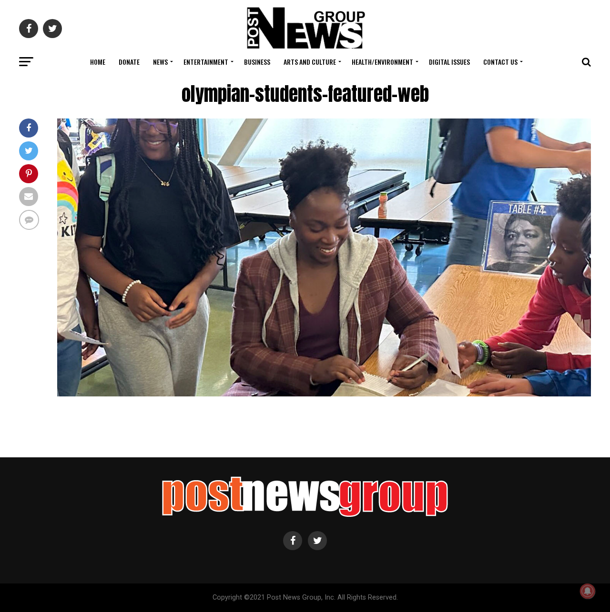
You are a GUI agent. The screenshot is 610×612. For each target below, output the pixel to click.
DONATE (129, 62)
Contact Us (500, 62)
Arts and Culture (310, 62)
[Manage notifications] (587, 591)
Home (97, 62)
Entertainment (205, 62)
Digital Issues (449, 62)
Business (257, 62)
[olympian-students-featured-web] (324, 393)
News (160, 62)
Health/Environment (382, 62)
